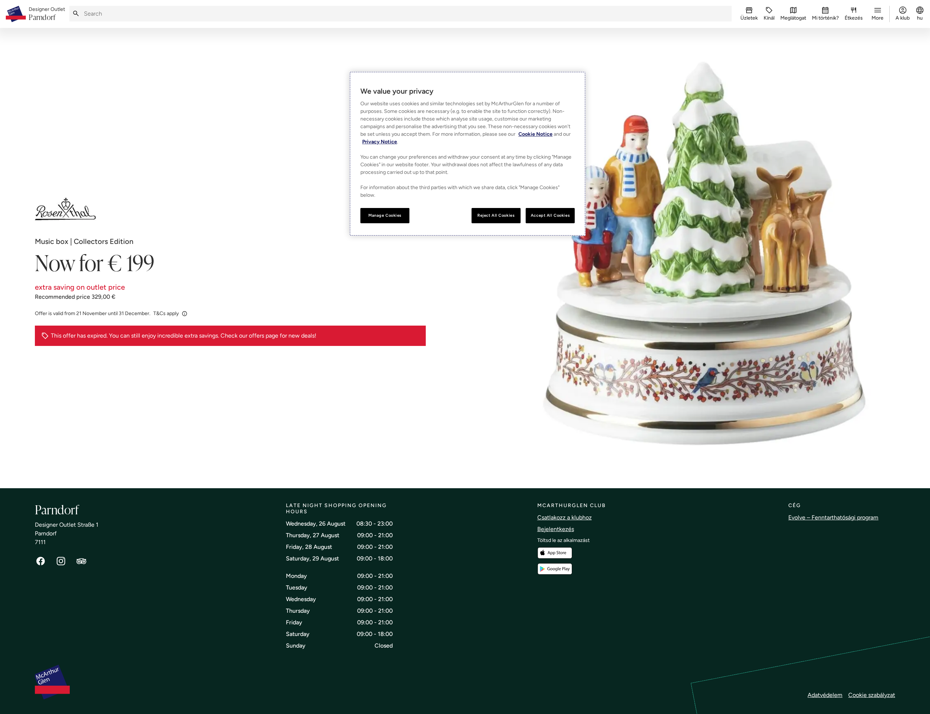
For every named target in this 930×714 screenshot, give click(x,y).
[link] (47, 14)
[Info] (184, 313)
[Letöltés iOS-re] (554, 553)
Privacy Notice (379, 142)
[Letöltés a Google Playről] (554, 569)
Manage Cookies (384, 215)
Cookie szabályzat (871, 694)
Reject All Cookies (495, 215)
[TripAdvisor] (81, 561)
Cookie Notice (535, 134)
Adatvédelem (825, 694)
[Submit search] (76, 13)
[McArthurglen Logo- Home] (16, 14)
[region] (467, 154)
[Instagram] (61, 561)
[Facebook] (40, 561)
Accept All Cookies (550, 215)
